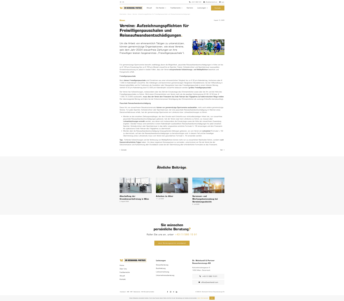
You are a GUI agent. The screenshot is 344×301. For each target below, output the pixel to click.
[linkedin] (176, 292)
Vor (221, 150)
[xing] (173, 292)
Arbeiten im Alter (164, 196)
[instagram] (170, 292)
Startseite (123, 14)
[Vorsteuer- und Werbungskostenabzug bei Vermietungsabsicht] (208, 185)
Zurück (123, 150)
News (129, 14)
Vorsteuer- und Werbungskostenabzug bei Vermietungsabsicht (205, 199)
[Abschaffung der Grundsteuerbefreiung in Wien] (136, 185)
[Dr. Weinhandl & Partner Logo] (131, 7)
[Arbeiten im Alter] (172, 185)
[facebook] (167, 292)
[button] (121, 191)
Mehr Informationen (202, 298)
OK (212, 298)
